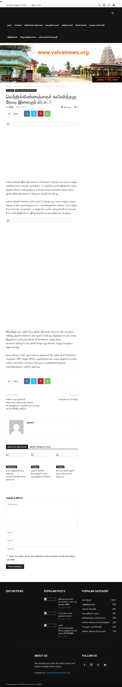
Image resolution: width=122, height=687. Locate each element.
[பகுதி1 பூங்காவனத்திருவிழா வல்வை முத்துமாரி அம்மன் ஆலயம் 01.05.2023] (50, 628)
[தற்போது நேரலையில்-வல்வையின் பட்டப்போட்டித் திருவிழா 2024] (50, 602)
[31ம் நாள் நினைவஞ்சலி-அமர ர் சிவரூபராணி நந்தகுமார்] (67, 460)
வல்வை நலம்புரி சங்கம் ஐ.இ (48, 37)
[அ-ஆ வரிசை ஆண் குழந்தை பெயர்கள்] (50, 616)
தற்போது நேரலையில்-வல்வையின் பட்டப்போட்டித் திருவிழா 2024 (67, 601)
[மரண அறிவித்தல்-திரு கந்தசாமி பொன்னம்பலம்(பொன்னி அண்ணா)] (17, 460)
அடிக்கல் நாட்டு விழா (68, 399)
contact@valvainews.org (58, 672)
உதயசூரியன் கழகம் (52, 25)
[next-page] (12, 485)
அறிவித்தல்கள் (12, 37)
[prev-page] (8, 485)
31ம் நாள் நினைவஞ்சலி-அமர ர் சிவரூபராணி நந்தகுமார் (65, 474)
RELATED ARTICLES (17, 447)
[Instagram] (104, 5)
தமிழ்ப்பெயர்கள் (67, 25)
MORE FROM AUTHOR (40, 447)
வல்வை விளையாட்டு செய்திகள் (26, 90)
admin (11, 107)
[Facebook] (99, 5)
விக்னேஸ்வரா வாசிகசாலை (34, 25)
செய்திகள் (18, 25)
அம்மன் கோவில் (80, 25)
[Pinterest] (41, 114)
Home (8, 86)
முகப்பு (9, 25)
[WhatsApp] (47, 114)
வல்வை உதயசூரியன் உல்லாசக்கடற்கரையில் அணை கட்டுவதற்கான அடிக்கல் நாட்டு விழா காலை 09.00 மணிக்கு (23, 404)
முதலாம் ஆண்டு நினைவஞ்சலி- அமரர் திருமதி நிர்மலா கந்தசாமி (41, 474)
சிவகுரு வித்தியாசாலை (28, 37)
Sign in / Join (36, 5)
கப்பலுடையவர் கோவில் (97, 25)
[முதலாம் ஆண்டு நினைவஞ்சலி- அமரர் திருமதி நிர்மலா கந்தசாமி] (42, 460)
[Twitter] (109, 5)
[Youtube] (114, 5)
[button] (112, 13)
